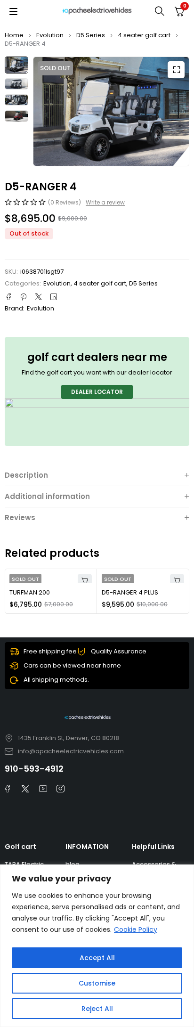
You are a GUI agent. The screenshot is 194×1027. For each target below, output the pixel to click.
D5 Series (90, 35)
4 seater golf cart (144, 35)
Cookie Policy (135, 929)
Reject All (97, 1008)
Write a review (105, 202)
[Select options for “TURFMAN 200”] (85, 581)
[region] (97, 945)
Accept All (97, 957)
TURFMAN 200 (29, 592)
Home (14, 35)
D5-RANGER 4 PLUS (130, 592)
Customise (97, 983)
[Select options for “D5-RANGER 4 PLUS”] (177, 581)
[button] (176, 69)
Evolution (50, 35)
